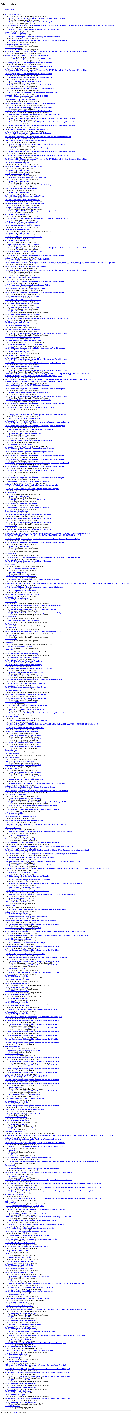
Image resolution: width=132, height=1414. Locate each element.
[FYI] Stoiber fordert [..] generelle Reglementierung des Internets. (28, 400)
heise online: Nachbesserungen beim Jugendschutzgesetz (24, 820)
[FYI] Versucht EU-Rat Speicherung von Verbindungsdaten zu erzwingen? (31, 805)
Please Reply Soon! (11, 716)
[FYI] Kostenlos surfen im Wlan (16, 1354)
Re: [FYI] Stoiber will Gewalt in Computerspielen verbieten (26, 266)
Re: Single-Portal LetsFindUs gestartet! (18, 646)
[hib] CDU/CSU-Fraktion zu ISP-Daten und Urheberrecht (25, 140)
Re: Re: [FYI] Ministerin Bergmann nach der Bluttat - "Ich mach (28, 500)
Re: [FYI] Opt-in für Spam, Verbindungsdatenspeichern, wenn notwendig (31, 1239)
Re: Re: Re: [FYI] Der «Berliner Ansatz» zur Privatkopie (25, 676)
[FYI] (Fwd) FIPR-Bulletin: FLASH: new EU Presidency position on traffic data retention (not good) (40, 894)
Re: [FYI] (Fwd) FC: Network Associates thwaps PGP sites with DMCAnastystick (33, 1017)
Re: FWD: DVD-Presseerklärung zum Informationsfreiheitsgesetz (28, 133)
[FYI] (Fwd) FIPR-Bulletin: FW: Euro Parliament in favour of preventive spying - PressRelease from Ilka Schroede (45, 1335)
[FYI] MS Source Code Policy (15, 968)
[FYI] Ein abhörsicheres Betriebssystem (19, 1306)
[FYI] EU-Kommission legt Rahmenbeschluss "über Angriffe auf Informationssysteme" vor (37, 40)
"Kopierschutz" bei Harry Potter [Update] (20, 839)
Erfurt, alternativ (11, 750)
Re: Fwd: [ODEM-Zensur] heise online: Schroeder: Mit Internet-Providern (31, 59)
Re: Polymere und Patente (14, 1054)
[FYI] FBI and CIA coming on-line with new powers (23, 1324)
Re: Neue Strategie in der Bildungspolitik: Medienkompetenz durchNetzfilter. (32, 924)
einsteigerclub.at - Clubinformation (17, 1250)
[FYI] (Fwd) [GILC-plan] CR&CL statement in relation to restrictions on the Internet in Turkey (38, 831)
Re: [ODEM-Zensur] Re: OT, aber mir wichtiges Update (24, 196)
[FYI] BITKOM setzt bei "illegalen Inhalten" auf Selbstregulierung (28, 77)
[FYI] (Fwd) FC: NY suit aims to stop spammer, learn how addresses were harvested (34, 1224)
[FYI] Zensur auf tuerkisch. (14, 813)
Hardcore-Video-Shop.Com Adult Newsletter (20, 100)
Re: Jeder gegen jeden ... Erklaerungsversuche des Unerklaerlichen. (28, 63)
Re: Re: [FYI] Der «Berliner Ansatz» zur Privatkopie (23, 661)
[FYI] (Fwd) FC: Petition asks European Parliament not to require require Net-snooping (36, 957)
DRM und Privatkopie (13, 691)
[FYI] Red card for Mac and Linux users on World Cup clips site (27, 1276)
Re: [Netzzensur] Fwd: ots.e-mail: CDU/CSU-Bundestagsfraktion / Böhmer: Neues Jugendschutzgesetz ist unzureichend (47, 850)
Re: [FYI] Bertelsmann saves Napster (18, 939)
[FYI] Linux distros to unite (14, 1295)
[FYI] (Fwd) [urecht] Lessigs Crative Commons (21, 872)
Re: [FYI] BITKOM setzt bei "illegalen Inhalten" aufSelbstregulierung (29, 88)
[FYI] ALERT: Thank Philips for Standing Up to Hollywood (26, 705)
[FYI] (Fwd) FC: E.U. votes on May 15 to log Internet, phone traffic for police (32, 489)
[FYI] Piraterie (10, 1150)
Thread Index (9, 9)
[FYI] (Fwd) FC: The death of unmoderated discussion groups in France (30, 1332)
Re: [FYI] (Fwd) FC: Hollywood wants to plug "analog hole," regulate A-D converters (35, 1143)
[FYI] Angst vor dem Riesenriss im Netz (19, 1339)
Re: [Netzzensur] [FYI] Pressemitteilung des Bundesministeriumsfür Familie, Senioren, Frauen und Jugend (42, 557)
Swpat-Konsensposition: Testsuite (16, 511)
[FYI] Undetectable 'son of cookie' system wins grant (23, 433)
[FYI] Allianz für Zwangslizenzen (16, 835)
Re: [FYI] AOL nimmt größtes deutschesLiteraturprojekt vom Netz (28, 66)
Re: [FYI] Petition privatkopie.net (17, 598)
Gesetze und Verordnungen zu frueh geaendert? (22, 731)
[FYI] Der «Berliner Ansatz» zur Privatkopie (20, 576)
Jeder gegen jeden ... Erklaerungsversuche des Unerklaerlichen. (27, 55)
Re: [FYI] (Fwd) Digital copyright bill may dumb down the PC (27, 1232)
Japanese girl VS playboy (14, 1194)
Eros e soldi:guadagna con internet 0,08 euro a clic (22, 1113)
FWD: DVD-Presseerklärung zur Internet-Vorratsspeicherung (27, 1298)
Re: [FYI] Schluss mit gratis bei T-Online (19, 1261)
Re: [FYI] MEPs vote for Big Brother (18, 1391)
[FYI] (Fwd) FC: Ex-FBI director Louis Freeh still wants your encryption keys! (32, 114)
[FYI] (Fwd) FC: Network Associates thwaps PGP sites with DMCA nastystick (32, 1009)
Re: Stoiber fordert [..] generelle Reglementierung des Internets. (27, 481)
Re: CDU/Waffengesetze (13, 14)
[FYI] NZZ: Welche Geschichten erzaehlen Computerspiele (25, 943)
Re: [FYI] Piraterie (11, 1154)
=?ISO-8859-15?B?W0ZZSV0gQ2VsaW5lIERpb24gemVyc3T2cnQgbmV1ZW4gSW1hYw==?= (38, 824)
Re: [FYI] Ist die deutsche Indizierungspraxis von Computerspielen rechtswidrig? (33, 609)
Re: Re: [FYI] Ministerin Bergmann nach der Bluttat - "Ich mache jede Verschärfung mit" (36, 333)
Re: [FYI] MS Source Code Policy (17, 976)
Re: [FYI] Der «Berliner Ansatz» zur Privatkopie (22, 654)
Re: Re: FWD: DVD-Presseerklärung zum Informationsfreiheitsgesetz (29, 185)
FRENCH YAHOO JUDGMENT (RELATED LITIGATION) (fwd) (29, 1350)
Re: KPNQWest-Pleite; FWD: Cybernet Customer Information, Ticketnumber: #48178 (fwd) (37, 1369)
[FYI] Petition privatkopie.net (15, 572)
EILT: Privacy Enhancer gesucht (16, 794)
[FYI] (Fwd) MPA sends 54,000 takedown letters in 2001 (24, 728)
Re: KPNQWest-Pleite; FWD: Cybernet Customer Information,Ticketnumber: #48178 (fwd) (37, 1372)
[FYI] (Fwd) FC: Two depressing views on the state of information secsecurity (32, 972)
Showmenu (9, 411)
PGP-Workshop (10, 1202)
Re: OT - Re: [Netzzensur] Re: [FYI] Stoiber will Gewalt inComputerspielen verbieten (35, 22)
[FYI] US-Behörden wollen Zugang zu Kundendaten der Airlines (27, 285)
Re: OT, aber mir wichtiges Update (17, 163)
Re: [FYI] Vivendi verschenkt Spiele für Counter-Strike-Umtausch (28, 1157)
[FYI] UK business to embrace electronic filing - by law (24, 672)
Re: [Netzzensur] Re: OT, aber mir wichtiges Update (23, 166)
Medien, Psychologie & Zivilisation (17, 44)
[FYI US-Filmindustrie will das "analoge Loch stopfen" (24, 1206)
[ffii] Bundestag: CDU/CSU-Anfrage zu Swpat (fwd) (23, 1050)
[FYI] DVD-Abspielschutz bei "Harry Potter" (21, 591)
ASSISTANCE (10, 565)
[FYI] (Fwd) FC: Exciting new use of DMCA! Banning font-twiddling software (32, 37)
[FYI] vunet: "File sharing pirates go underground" (23, 418)
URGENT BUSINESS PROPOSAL (17, 229)
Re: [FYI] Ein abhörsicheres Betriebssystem (20, 1313)
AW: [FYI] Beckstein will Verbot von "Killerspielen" (23, 340)
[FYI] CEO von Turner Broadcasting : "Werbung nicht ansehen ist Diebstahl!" (32, 92)
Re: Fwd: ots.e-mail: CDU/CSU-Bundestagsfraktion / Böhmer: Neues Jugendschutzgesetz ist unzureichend (42, 854)
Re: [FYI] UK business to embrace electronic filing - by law (25, 687)
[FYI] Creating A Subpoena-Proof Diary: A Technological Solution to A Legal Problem (35, 783)
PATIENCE (9, 642)
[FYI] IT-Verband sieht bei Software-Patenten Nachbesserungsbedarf (29, 429)
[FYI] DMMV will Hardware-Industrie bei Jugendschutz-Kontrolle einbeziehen (32, 1169)
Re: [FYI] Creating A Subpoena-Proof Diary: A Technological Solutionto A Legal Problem (36, 791)
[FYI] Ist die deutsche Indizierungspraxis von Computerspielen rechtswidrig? (32, 579)
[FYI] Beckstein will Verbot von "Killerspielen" (21, 222)
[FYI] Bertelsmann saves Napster (16, 913)
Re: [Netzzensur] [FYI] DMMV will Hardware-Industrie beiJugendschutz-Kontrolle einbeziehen (38, 1180)
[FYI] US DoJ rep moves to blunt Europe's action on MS (25, 954)
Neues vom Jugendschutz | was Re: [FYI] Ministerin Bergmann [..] (28, 385)
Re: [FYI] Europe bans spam (15, 1395)
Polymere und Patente (12, 1046)
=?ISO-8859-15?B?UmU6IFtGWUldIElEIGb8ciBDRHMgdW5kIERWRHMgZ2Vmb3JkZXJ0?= (39, 1217)
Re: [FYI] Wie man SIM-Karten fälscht (18, 444)
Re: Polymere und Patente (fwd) (16, 1117)
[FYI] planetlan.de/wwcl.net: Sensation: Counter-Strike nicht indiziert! (29, 857)
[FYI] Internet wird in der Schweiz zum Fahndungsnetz (24, 779)
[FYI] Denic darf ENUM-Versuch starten (19, 898)
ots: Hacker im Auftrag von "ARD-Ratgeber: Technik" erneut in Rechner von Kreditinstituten (38, 137)
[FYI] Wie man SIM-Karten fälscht (17, 437)
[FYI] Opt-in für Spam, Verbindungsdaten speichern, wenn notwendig (29, 1228)
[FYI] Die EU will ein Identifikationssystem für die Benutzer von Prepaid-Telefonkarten (35, 909)
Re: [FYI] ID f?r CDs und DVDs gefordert (20, 1243)
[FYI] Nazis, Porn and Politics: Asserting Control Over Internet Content (30, 787)
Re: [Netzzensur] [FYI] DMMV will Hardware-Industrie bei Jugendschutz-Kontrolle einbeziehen (39, 1172)
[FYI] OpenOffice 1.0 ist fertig (15, 33)
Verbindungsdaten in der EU (15, 1131)
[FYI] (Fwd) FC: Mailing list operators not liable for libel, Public (27, 880)
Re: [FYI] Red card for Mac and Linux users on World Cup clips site (29, 1287)
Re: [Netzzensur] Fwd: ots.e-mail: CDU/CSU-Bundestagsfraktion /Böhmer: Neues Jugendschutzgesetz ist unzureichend (46, 935)
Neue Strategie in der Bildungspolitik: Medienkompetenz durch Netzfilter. (30, 920)
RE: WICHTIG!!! (11, 905)
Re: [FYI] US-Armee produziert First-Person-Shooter (23, 1128)
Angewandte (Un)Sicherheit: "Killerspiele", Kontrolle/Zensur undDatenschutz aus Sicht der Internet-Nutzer (43, 861)
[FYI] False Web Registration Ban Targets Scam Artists (24, 709)
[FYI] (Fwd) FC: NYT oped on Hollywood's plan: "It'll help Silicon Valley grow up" (34, 1146)
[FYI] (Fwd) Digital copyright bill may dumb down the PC (25, 1213)
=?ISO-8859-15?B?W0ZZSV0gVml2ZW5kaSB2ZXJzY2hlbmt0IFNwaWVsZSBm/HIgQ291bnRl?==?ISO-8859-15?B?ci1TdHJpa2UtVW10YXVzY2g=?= (59, 1135)
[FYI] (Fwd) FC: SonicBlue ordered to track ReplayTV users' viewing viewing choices (35, 144)
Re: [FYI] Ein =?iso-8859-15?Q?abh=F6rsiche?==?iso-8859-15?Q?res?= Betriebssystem (35, 1343)
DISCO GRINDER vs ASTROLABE (18, 902)
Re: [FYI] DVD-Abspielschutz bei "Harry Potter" (22, 594)
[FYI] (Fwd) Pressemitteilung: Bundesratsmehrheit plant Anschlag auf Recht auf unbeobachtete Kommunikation (44, 1283)
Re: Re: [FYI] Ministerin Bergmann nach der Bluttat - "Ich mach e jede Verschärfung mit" (37, 155)
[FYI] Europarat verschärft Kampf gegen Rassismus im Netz (26, 917)
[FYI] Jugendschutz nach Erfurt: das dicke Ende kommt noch (26, 720)
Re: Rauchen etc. (11, 492)
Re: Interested (10, 1165)
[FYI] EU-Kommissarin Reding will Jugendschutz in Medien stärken (29, 85)
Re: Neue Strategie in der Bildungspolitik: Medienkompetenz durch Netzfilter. (32, 946)
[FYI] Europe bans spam (13, 1358)
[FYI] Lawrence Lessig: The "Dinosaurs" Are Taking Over (25, 177)
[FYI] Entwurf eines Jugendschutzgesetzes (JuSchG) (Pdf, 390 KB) (28, 668)
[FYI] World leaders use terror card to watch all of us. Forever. (27, 891)
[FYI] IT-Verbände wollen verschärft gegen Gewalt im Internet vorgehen (30, 1220)
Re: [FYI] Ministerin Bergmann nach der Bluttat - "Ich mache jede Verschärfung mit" (35, 255)
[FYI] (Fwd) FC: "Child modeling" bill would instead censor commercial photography (35, 587)
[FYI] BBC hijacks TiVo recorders (17, 1176)
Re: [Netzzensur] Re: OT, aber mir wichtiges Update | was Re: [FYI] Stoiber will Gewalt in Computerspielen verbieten (46, 51)
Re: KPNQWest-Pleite (12, 1406)
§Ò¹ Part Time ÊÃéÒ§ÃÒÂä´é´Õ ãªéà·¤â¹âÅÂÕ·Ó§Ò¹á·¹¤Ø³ (26, 1076)
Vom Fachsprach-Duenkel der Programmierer (21, 188)
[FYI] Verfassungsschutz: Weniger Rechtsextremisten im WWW (27, 1235)
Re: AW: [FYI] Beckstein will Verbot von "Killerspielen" (24, 344)
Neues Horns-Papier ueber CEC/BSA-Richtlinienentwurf (25, 1098)
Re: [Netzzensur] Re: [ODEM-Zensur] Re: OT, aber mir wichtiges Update (31, 211)
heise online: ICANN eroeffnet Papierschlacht (21, 702)
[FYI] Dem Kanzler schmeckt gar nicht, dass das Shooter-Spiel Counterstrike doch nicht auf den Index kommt (43, 883)
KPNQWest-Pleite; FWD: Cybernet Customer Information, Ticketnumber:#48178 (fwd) (35, 1365)
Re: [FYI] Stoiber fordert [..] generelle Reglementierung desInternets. (29, 440)
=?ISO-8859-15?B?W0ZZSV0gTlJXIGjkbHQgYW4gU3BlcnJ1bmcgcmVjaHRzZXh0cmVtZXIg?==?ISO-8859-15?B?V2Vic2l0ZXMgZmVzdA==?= (57, 868)
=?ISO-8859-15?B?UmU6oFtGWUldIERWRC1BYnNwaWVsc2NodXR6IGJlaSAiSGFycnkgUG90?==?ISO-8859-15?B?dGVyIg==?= (52, 724)
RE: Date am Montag (12, 1254)
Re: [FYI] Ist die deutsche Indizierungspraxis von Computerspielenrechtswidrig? (33, 605)
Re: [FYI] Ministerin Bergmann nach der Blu (21, 503)
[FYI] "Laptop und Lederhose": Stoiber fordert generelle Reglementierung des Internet (35, 415)
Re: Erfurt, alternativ (12, 754)
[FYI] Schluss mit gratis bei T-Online (18, 1257)
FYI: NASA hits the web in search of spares (20, 761)
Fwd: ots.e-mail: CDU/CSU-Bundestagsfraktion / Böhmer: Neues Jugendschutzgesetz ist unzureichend (41, 846)
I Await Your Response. (13, 828)
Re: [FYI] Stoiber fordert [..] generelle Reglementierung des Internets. (29, 407)
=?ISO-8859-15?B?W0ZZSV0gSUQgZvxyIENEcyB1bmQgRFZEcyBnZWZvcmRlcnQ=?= (37, 1209)
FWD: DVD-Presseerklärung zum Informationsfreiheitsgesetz (26, 129)
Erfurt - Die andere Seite (13, 48)
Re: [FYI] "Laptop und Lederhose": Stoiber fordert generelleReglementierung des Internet (37, 422)
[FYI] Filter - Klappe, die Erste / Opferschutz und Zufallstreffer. (27, 876)
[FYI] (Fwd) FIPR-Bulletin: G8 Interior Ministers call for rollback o (28, 865)
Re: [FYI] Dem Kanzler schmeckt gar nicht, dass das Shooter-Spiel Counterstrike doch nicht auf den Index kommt (45, 931)
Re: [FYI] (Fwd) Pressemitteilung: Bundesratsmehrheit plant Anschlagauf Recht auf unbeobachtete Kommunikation (45, 1309)
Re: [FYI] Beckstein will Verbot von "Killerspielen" (23, 226)
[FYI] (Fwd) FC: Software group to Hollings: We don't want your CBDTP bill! (32, 29)
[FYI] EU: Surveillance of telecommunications (21, 568)
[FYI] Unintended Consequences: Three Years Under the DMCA (27, 259)
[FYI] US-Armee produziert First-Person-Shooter (22, 1094)
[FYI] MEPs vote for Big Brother (16, 1361)
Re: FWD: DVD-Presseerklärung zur (18, 1302)
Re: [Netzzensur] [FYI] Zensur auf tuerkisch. (21, 817)
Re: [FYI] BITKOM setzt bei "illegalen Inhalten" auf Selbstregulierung (30, 103)
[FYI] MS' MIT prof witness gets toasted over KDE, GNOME (26, 96)
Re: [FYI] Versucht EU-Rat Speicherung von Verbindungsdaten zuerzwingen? (32, 809)
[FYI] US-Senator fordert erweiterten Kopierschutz (23, 81)
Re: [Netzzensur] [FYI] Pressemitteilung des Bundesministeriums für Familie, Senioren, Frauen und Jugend (42, 539)
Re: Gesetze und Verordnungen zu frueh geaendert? (23, 735)
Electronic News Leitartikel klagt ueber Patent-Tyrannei (24, 1109)
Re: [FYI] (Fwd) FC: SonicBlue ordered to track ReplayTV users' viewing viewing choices (36, 218)
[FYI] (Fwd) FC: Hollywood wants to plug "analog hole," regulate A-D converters (33, 1139)
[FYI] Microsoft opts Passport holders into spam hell (23, 887)
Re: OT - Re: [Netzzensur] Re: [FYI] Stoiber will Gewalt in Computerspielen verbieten (35, 18)
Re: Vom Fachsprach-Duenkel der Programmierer (22, 200)
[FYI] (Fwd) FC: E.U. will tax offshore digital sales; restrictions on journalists (32, 485)
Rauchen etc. (9, 474)
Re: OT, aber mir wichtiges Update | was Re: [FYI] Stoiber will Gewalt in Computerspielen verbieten (40, 118)
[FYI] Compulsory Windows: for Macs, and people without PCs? (27, 392)
